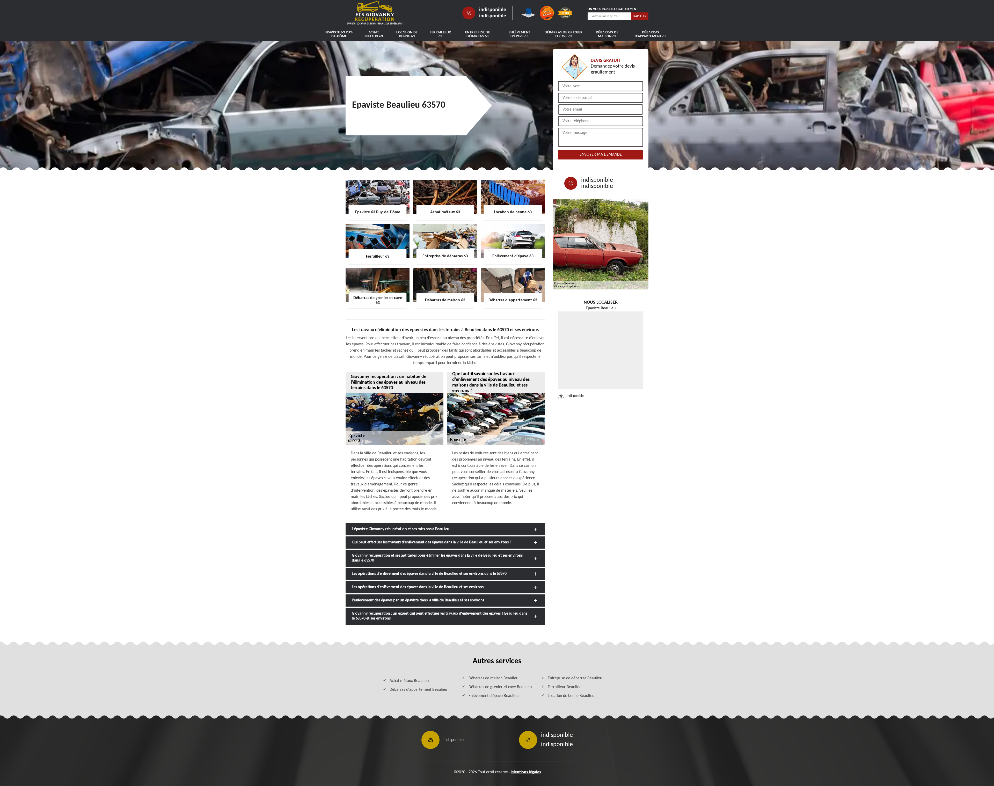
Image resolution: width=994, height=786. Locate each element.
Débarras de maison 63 (607, 34)
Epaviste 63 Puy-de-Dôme (339, 34)
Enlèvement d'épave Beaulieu (493, 696)
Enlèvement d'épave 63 (519, 34)
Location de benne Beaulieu (571, 696)
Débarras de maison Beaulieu (493, 678)
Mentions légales (526, 772)
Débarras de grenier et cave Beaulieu (500, 687)
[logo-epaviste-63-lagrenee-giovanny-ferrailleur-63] (375, 13)
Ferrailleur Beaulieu (564, 687)
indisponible (492, 9)
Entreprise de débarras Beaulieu (575, 678)
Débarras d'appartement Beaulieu (418, 690)
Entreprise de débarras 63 (477, 34)
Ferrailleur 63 (440, 34)
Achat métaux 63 (373, 34)
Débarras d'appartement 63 (650, 34)
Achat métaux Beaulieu (409, 681)
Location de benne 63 (407, 34)
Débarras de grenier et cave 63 (564, 34)
